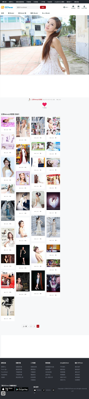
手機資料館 (19, 372)
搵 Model (11, 13)
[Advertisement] (44, 86)
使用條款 (77, 377)
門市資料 (62, 367)
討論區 (3, 377)
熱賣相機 (62, 372)
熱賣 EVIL (63, 380)
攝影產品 (33, 369)
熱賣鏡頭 (62, 374)
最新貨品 (62, 369)
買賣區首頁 (34, 367)
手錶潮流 (33, 380)
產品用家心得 (19, 377)
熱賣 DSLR (63, 377)
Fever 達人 (4, 369)
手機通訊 (33, 372)
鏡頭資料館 (19, 369)
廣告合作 (77, 372)
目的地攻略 (48, 372)
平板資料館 (19, 374)
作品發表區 (4, 374)
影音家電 (33, 377)
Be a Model (46, 13)
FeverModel (4, 372)
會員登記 (77, 374)
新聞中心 (3, 367)
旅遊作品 (47, 374)
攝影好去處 (49, 367)
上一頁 (25, 326)
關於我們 (77, 367)
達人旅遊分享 (49, 377)
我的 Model (34, 13)
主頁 (2, 13)
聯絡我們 (77, 369)
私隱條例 (77, 380)
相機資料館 (19, 367)
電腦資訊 (33, 374)
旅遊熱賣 (47, 369)
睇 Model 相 (22, 13)
